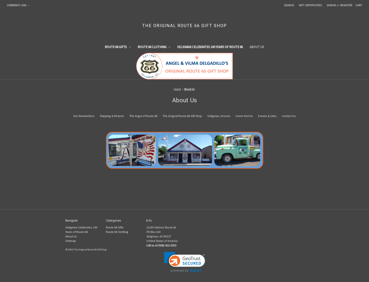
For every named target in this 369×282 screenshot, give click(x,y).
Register (346, 5)
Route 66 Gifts (116, 47)
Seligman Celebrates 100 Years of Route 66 (210, 47)
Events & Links (267, 116)
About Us (257, 47)
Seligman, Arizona (218, 116)
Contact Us (289, 116)
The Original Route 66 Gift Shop (182, 116)
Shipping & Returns (112, 116)
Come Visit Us (244, 116)
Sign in (331, 5)
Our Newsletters (83, 116)
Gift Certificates (310, 5)
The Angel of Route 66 (143, 116)
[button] (184, 262)
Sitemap (70, 241)
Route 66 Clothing (152, 47)
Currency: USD (17, 5)
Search (289, 5)
